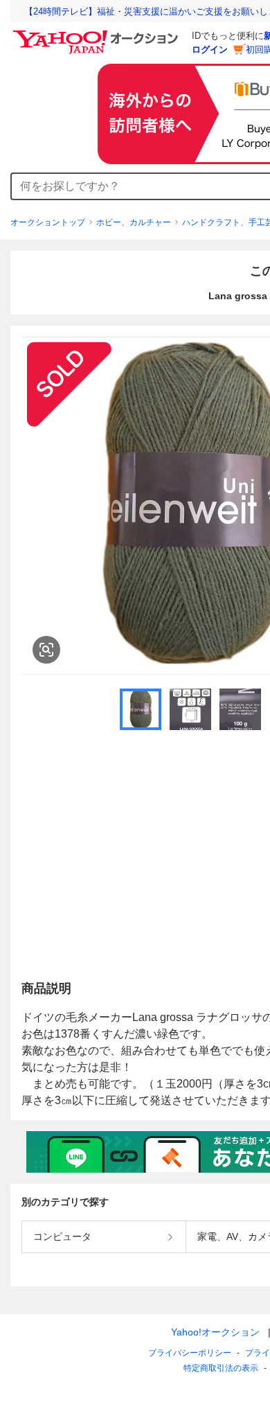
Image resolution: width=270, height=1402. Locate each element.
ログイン (210, 49)
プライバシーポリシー (189, 1353)
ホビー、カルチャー (133, 222)
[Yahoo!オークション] (97, 34)
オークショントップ (47, 222)
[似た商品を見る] (46, 650)
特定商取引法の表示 (220, 1368)
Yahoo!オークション (215, 1332)
